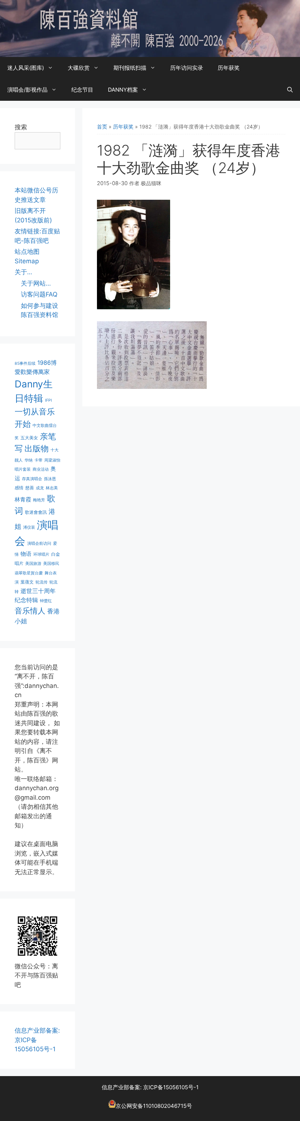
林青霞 (23, 499)
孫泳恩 (50, 479)
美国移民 (51, 563)
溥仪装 (29, 527)
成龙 (40, 488)
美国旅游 (33, 563)
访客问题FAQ (39, 294)
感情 (19, 487)
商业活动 (41, 469)
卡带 (38, 460)
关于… (23, 272)
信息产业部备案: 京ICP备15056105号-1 (150, 1087)
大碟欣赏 (79, 67)
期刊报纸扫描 (129, 67)
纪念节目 (82, 89)
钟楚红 (46, 600)
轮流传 (41, 582)
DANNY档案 (123, 89)
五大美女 (29, 437)
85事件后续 (25, 363)
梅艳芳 (39, 500)
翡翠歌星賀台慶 (29, 573)
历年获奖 (229, 67)
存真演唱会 (32, 479)
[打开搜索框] (290, 90)
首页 (102, 126)
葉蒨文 (27, 582)
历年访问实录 (186, 67)
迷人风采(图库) (25, 67)
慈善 (29, 487)
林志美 (52, 488)
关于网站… (36, 283)
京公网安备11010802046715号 (154, 1105)
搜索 (21, 127)
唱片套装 (23, 469)
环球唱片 (41, 554)
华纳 (29, 460)
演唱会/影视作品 (27, 89)
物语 (25, 554)
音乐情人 (30, 610)
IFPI (48, 400)
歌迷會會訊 (36, 512)
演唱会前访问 (39, 543)
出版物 (37, 448)
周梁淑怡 (52, 460)
